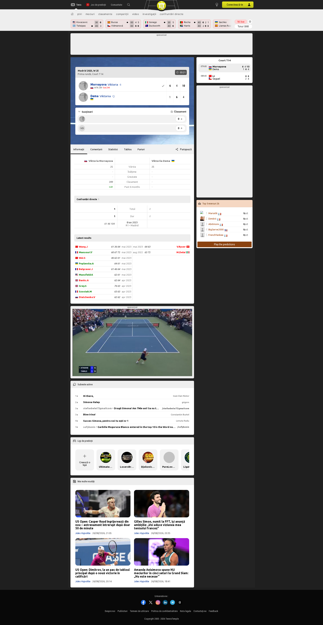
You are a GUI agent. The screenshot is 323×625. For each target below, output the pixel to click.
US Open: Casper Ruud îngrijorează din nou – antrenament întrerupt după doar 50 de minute (102, 525)
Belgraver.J (86, 269)
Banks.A (84, 280)
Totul (243, 26)
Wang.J (83, 246)
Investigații (149, 14)
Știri (79, 14)
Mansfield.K (86, 274)
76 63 (117, 286)
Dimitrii (212, 218)
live (240, 21)
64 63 (147, 246)
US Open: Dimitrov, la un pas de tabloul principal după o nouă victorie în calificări (102, 573)
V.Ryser (181, 246)
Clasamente (105, 14)
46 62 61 (115, 258)
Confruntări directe (172, 14)
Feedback (213, 611)
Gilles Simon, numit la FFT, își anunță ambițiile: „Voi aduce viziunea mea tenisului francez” (159, 525)
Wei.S (82, 258)
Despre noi (110, 611)
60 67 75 (115, 252)
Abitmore (213, 224)
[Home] (72, 14)
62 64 (117, 280)
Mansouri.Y (85, 252)
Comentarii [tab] (96, 149)
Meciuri (90, 14)
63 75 (147, 252)
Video (135, 14)
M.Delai (181, 252)
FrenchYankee (215, 235)
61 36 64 (115, 246)
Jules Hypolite (82, 533)
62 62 (117, 297)
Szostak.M (85, 291)
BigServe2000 (216, 229)
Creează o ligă (84, 463)
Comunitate (116, 4)
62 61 (117, 274)
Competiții (122, 14)
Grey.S (83, 286)
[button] (128, 4)
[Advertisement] (161, 45)
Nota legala (185, 611)
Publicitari (122, 611)
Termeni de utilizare (139, 611)
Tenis (78, 4)
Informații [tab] (78, 149)
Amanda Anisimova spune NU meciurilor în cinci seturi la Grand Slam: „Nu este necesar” (161, 573)
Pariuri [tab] (141, 149)
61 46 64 (115, 269)
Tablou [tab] (128, 149)
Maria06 (212, 213)
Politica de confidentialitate (164, 611)
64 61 (117, 263)
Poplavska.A (86, 263)
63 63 (117, 291)
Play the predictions (224, 244)
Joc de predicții (98, 4)
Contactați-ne (199, 611)
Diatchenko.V (87, 297)
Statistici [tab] (113, 149)
